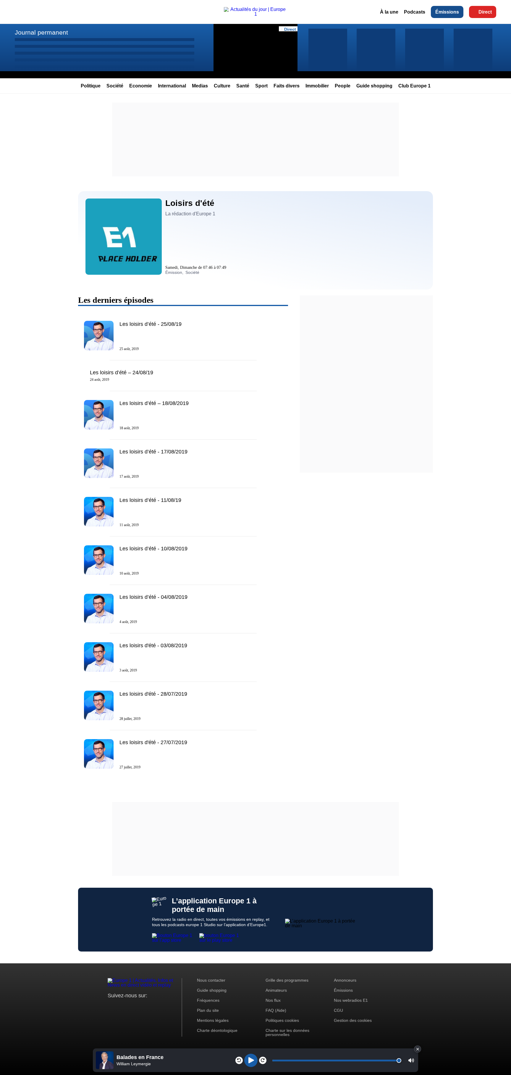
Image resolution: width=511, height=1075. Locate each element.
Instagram (121, 1006)
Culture (222, 85)
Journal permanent (41, 32)
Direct (485, 11)
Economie (140, 85)
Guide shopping (374, 85)
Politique (91, 85)
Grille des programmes (287, 980)
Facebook (131, 1006)
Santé (242, 85)
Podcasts (414, 11)
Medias (200, 85)
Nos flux (273, 1000)
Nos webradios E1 (351, 1000)
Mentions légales (213, 1020)
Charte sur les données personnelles (287, 1032)
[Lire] (251, 1060)
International (172, 85)
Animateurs (276, 990)
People (342, 85)
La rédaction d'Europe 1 (190, 213)
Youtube (141, 1006)
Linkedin (161, 1006)
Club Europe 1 (414, 85)
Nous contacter (211, 980)
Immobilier (317, 85)
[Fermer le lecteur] (417, 1049)
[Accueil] (255, 14)
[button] (411, 1060)
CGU (338, 1010)
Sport (261, 85)
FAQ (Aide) (276, 1010)
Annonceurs (345, 980)
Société (114, 85)
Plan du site (208, 1010)
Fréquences (208, 1000)
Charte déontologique (217, 1030)
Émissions (447, 11)
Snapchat (151, 1006)
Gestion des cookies (353, 1020)
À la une (389, 11)
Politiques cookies (282, 1020)
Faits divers (287, 85)
